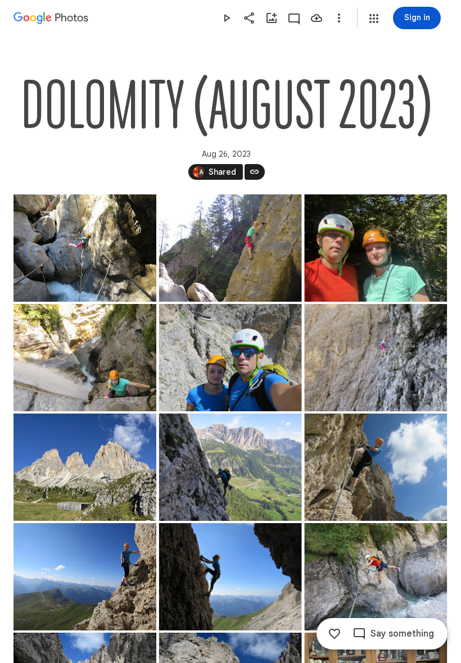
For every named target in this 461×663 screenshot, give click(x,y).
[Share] (249, 18)
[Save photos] (316, 18)
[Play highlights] (226, 17)
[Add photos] (271, 18)
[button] (374, 18)
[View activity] (294, 18)
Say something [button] (402, 633)
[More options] (339, 18)
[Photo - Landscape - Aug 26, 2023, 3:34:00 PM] (375, 248)
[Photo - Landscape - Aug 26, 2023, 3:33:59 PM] (84, 248)
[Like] (334, 634)
